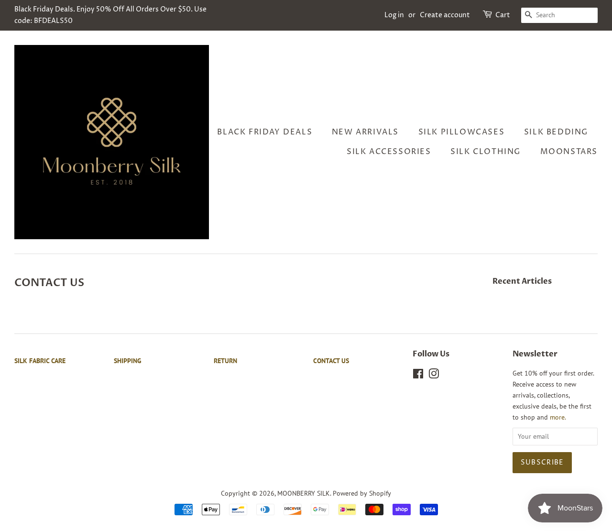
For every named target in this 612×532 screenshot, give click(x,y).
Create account (445, 15)
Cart (502, 15)
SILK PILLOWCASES (461, 132)
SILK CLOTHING (485, 151)
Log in (394, 15)
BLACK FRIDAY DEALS (264, 132)
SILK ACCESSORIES (389, 151)
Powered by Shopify (362, 493)
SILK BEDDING (556, 132)
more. (558, 417)
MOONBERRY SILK (303, 493)
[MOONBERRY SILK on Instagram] (433, 375)
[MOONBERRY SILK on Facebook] (418, 375)
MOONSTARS (569, 151)
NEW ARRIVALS (365, 132)
